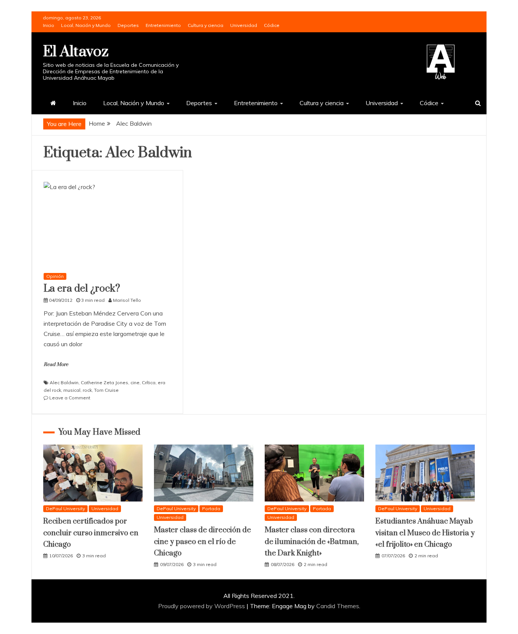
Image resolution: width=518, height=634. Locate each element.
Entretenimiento (163, 25)
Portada (211, 508)
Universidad (243, 25)
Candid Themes (337, 606)
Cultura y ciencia (205, 25)
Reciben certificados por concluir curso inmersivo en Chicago (90, 533)
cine (135, 382)
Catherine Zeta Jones (104, 382)
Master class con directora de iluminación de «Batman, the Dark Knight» (312, 541)
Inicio (48, 25)
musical (71, 390)
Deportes (128, 25)
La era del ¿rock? (82, 288)
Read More (56, 364)
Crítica (148, 382)
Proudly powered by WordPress (202, 606)
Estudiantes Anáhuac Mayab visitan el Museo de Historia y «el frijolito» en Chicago (425, 533)
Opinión (55, 276)
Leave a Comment (69, 398)
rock (87, 390)
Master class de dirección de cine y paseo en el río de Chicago (202, 541)
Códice (271, 25)
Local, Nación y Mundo (86, 25)
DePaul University (65, 508)
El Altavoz (75, 52)
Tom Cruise (106, 390)
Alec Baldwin (64, 382)
